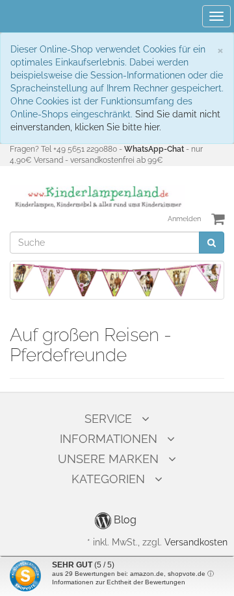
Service (108, 418)
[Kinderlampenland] (97, 197)
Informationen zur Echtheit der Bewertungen (118, 582)
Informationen (108, 439)
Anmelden (184, 219)
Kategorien (108, 479)
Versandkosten (196, 542)
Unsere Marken (108, 459)
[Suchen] (211, 243)
